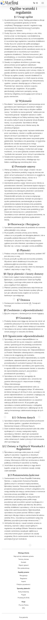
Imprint (23, 581)
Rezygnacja (23, 575)
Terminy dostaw (23, 559)
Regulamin (23, 578)
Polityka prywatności (23, 584)
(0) (37, 3)
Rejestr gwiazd (23, 565)
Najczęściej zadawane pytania (24, 556)
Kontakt (23, 562)
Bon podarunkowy (23, 568)
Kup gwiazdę (23, 617)
